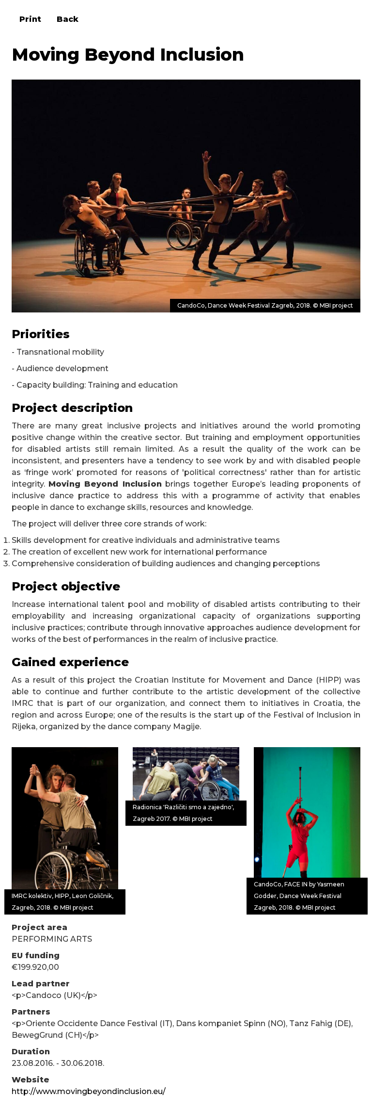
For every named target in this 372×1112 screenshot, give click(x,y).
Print (30, 19)
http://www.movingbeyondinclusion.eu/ (89, 1091)
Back (67, 19)
